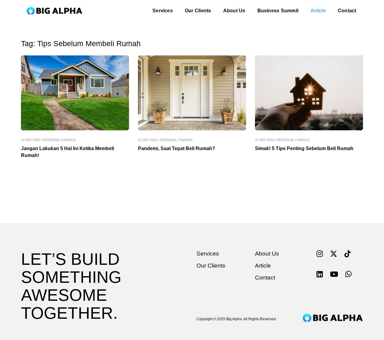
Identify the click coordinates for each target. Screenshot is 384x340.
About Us (234, 10)
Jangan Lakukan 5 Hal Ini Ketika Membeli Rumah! (67, 152)
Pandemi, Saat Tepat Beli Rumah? (176, 148)
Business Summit (278, 10)
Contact (347, 10)
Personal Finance (59, 140)
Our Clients (198, 10)
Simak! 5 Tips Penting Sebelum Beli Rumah (304, 148)
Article (318, 10)
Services (162, 10)
